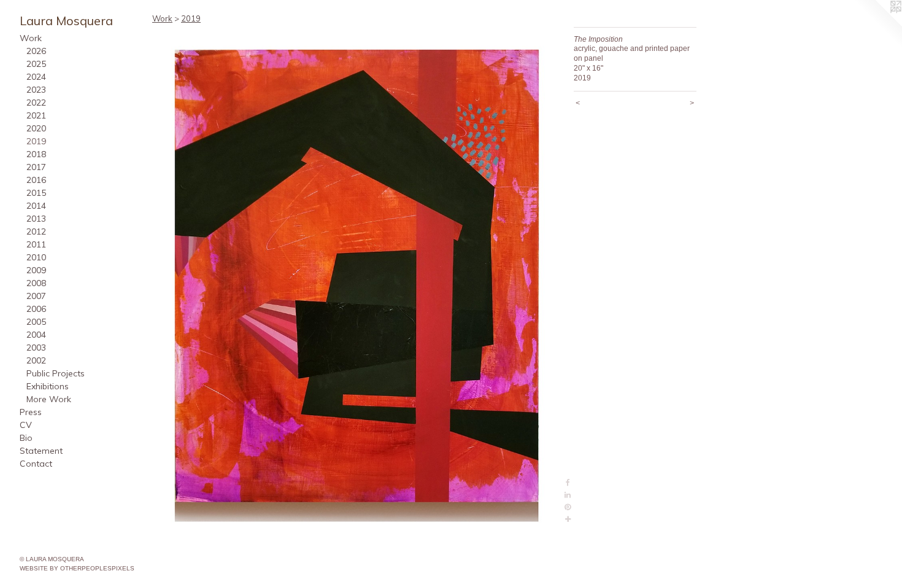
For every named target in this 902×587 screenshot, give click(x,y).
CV (26, 424)
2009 (36, 270)
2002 (36, 360)
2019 (36, 141)
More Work (48, 399)
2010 (36, 257)
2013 (36, 218)
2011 (36, 244)
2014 (36, 205)
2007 (36, 295)
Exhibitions (47, 386)
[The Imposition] (356, 276)
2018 (36, 154)
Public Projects (55, 373)
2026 (36, 50)
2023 (36, 89)
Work (31, 38)
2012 (36, 231)
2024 (36, 76)
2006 (36, 308)
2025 (36, 63)
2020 (36, 128)
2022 (36, 102)
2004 (36, 334)
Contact (36, 463)
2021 (36, 115)
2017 (36, 167)
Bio (26, 437)
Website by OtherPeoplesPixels (77, 568)
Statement (41, 450)
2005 (36, 321)
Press (31, 412)
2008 (36, 283)
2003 (36, 347)
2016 (36, 179)
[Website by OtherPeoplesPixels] (877, 24)
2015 (36, 192)
